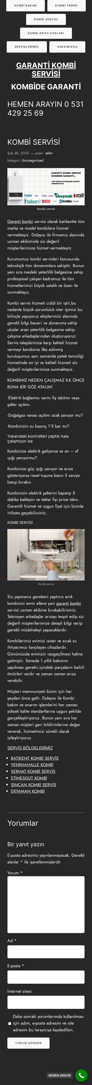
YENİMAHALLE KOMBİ (32, 765)
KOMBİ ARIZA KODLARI (46, 33)
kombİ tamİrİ (66, 5)
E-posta (15, 966)
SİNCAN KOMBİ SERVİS (33, 785)
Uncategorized (32, 160)
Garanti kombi (20, 221)
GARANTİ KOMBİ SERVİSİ (46, 69)
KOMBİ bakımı (25, 5)
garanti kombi (68, 603)
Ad (12, 940)
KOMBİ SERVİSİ (46, 19)
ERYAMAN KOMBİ (28, 791)
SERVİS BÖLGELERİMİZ (30, 748)
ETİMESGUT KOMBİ (29, 778)
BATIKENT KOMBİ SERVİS (35, 758)
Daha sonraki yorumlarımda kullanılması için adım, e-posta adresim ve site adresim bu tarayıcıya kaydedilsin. (48, 1023)
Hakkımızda (67, 46)
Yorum (15, 873)
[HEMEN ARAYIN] (81, 1075)
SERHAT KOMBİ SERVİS (33, 771)
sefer (48, 153)
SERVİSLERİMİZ (27, 46)
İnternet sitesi (19, 991)
